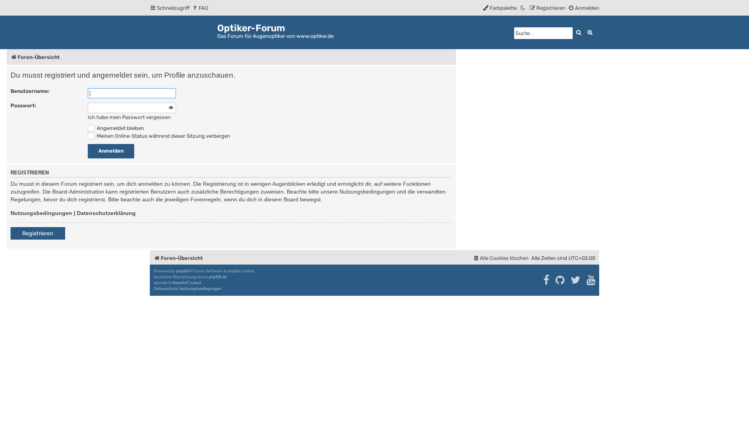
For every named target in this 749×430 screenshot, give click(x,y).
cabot (195, 283)
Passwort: (23, 105)
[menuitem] (200, 8)
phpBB (182, 271)
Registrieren (37, 233)
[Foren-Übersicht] (183, 31)
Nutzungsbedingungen (41, 213)
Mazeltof (180, 283)
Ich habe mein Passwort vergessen (129, 117)
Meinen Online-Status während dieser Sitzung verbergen (163, 136)
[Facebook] (546, 280)
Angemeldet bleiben (120, 128)
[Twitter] (576, 280)
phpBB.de (218, 277)
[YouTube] (591, 280)
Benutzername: (30, 91)
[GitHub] (560, 280)
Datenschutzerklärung (106, 213)
